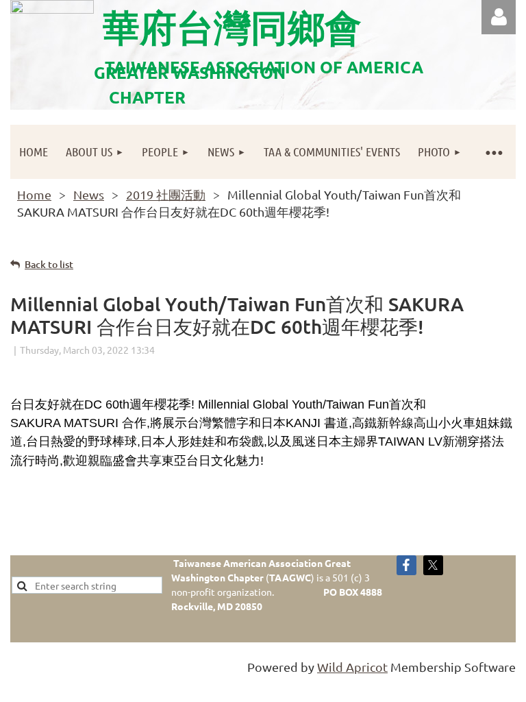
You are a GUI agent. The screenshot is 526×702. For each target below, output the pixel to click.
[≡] (493, 152)
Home (34, 194)
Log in (498, 17)
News (88, 194)
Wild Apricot (352, 666)
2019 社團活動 (165, 194)
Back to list (49, 264)
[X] (433, 565)
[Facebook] (406, 565)
